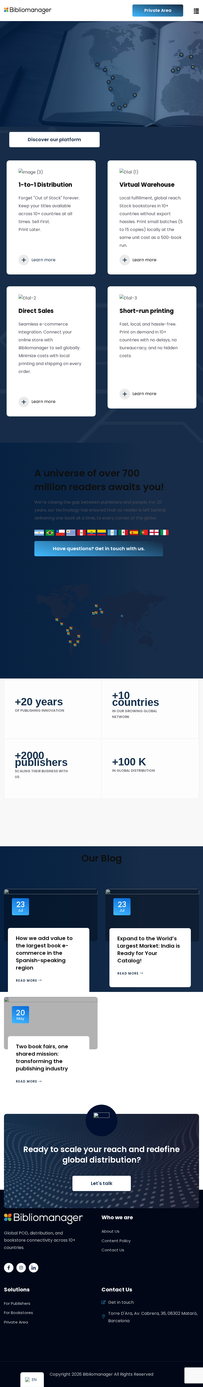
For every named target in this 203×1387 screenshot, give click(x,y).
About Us (110, 1231)
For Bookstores (18, 1312)
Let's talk (101, 1183)
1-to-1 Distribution (45, 185)
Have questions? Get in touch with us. (99, 548)
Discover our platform (54, 139)
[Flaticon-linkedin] (33, 1267)
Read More (27, 980)
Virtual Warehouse (146, 185)
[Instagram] (21, 1267)
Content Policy (116, 1240)
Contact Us (113, 1250)
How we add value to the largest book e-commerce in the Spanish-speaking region (44, 952)
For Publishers (17, 1303)
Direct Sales (36, 311)
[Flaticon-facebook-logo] (8, 1267)
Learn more (43, 260)
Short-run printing (146, 311)
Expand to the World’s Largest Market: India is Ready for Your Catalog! (148, 949)
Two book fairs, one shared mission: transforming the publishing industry (42, 1057)
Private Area (157, 10)
